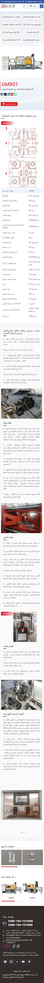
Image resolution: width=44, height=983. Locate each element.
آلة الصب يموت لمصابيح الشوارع (32, 40)
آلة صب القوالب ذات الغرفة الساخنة (32, 17)
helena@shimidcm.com (13, 2)
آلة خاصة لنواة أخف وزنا (11, 40)
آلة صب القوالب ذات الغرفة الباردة (11, 17)
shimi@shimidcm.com (33, 2)
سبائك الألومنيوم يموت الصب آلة (32, 24)
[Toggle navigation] (41, 6)
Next (38, 805)
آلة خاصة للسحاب (32, 32)
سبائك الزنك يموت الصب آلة (11, 32)
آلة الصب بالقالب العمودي (11, 24)
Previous (5, 805)
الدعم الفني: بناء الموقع (22, 971)
